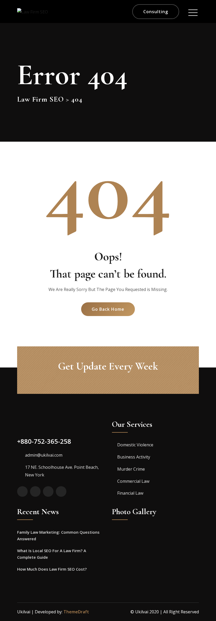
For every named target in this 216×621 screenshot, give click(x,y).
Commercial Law (133, 481)
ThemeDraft (76, 612)
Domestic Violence (135, 445)
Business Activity (133, 457)
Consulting (155, 12)
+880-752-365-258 (44, 441)
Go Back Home (108, 309)
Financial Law (130, 493)
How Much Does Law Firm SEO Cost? (52, 569)
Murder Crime (131, 469)
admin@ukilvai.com (43, 455)
